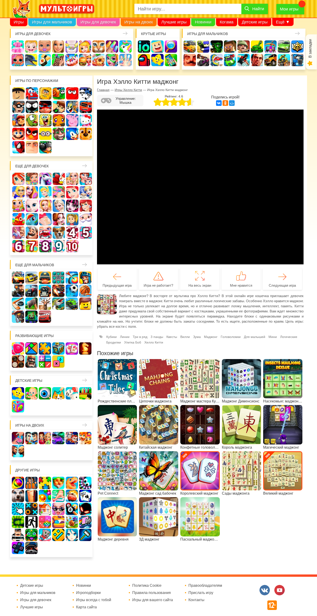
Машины (284, 46)
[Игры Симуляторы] (31, 548)
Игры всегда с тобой (93, 600)
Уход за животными (98, 60)
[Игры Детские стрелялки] (85, 393)
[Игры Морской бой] (72, 496)
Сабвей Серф (18, 120)
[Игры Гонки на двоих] (58, 438)
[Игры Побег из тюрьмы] (18, 535)
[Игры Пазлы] (45, 348)
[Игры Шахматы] (85, 348)
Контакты (196, 600)
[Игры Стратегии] (31, 361)
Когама (226, 22)
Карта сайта (86, 607)
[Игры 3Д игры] (58, 483)
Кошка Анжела (32, 206)
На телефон (171, 60)
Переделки (18, 233)
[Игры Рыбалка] (58, 304)
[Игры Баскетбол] (85, 291)
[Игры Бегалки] (45, 535)
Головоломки (231, 336)
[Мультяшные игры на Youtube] (279, 590)
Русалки (86, 206)
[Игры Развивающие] (18, 406)
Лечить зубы (45, 233)
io (144, 46)
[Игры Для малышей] (31, 393)
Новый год (86, 219)
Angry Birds (32, 134)
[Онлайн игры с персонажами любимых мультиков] (66, 8)
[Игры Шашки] (18, 361)
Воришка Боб (18, 107)
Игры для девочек (98, 22)
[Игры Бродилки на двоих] (85, 438)
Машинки (230, 60)
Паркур (243, 60)
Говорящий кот (59, 134)
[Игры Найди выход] (31, 496)
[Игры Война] (45, 278)
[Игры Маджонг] (72, 348)
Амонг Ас (144, 60)
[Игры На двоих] (18, 438)
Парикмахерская (59, 192)
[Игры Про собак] (18, 496)
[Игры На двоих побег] (72, 438)
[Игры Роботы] (18, 317)
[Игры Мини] (45, 522)
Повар (32, 233)
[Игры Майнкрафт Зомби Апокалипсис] (31, 317)
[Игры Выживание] (31, 304)
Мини (272, 336)
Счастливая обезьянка (59, 120)
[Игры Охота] (45, 304)
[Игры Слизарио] (85, 483)
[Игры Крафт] (58, 278)
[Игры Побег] (31, 483)
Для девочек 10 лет (72, 246)
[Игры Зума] (31, 535)
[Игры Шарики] (45, 496)
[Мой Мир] (232, 103)
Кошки (98, 46)
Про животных (59, 233)
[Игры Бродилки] (72, 522)
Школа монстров (72, 206)
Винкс (18, 179)
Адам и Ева (45, 93)
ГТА (257, 60)
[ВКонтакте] (219, 103)
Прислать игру (200, 593)
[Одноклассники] (225, 103)
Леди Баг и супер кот (45, 107)
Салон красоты (112, 60)
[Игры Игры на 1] (58, 496)
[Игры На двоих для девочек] (45, 438)
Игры (19, 22)
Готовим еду (85, 60)
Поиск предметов (171, 46)
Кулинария (45, 60)
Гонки (190, 46)
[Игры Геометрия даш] (58, 535)
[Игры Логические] (31, 348)
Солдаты (243, 46)
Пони (32, 219)
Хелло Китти (86, 120)
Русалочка (72, 192)
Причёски (32, 192)
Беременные (45, 219)
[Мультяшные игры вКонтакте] (264, 590)
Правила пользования (151, 593)
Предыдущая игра (117, 285)
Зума (197, 336)
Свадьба (45, 206)
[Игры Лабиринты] (58, 522)
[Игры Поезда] (72, 304)
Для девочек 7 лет (32, 246)
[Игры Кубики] (72, 393)
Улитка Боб (59, 93)
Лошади (45, 179)
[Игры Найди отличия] (45, 393)
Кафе (86, 192)
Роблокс (18, 93)
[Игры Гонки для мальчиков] (31, 278)
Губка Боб (45, 120)
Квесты (171, 336)
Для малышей (254, 336)
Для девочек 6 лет (18, 246)
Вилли (32, 93)
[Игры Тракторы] (31, 291)
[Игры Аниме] (72, 535)
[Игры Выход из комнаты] (31, 522)
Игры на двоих (138, 22)
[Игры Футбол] (72, 291)
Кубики (111, 336)
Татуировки (58, 60)
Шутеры (203, 60)
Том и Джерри (72, 107)
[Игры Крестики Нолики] (31, 509)
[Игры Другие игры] (18, 548)
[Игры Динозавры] (72, 483)
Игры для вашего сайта (152, 600)
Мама (86, 179)
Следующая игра (282, 285)
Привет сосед (190, 60)
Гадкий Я (32, 147)
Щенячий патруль (86, 134)
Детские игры (255, 22)
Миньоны (45, 134)
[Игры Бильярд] (72, 509)
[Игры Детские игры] (18, 393)
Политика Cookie (147, 585)
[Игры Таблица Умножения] (58, 361)
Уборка (71, 46)
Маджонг (210, 336)
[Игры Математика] (45, 361)
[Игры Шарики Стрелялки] (18, 483)
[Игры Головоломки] (58, 348)
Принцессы (45, 192)
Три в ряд (140, 336)
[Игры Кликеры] (18, 509)
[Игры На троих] (45, 483)
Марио (18, 134)
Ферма (18, 219)
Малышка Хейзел (31, 46)
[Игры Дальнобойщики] (45, 291)
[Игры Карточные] (85, 496)
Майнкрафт (230, 46)
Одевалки (18, 46)
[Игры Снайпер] (18, 291)
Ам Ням (32, 120)
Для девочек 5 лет (86, 233)
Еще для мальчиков (34, 265)
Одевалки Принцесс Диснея (59, 219)
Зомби (216, 46)
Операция (125, 60)
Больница (18, 192)
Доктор (85, 46)
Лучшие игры (174, 22)
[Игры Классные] (58, 509)
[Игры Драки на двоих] (18, 451)
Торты (71, 60)
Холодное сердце (59, 206)
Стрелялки (203, 46)
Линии (124, 336)
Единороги (125, 46)
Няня (72, 179)
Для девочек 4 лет (72, 233)
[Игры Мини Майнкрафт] (85, 535)
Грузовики (297, 60)
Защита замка (270, 46)
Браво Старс (297, 46)
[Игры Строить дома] (45, 509)
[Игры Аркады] (85, 522)
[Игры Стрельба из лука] (72, 278)
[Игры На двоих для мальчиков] (31, 438)
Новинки (203, 22)
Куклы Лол (18, 60)
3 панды (86, 93)
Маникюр (112, 46)
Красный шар (72, 93)
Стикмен (32, 107)
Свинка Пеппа (72, 120)
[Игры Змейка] (18, 522)
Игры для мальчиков (52, 22)
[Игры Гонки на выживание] (58, 291)
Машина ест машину (216, 60)
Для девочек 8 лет (45, 246)
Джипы (270, 60)
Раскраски (59, 179)
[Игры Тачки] (45, 317)
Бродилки (113, 342)
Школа (32, 179)
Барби (58, 46)
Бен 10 (59, 107)
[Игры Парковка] (18, 278)
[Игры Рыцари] (85, 278)
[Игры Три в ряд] (18, 348)
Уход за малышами (45, 46)
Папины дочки (72, 219)
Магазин (18, 206)
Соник (72, 134)
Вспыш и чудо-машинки (86, 107)
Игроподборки (88, 593)
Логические (288, 336)
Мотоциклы (284, 60)
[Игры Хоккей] (18, 304)
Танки (257, 46)
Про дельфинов (31, 60)
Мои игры (289, 9)
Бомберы (45, 147)
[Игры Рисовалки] (58, 393)
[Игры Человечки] (85, 509)
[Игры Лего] (85, 304)
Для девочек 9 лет (59, 246)
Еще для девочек (32, 166)
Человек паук (18, 147)
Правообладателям (205, 585)
